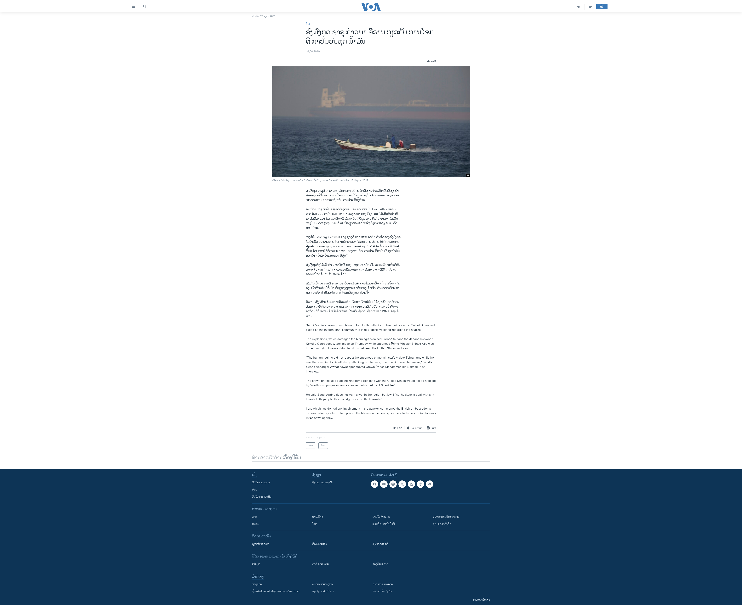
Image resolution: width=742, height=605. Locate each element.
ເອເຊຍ (255, 524)
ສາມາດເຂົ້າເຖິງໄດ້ (382, 591)
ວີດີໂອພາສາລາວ (261, 482)
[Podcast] (420, 484)
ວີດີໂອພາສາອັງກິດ (261, 497)
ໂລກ (308, 23)
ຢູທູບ (254, 490)
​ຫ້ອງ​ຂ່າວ (257, 584)
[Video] (590, 7)
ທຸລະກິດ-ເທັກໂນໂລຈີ (384, 524)
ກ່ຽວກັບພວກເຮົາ (260, 544)
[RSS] (411, 484)
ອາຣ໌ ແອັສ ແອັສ (320, 564)
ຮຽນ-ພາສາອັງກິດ (442, 524)
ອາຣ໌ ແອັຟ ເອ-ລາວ (383, 584)
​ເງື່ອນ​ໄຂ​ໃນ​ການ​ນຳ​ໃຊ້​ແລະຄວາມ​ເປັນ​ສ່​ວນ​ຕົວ (276, 591)
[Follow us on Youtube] (383, 484)
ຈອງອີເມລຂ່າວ (380, 564)
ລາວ (254, 517)
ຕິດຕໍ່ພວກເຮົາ (319, 544)
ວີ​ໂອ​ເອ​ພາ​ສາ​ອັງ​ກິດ (322, 584)
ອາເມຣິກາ (317, 517)
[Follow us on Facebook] (374, 484)
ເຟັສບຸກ (256, 564)
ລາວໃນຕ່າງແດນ (381, 517)
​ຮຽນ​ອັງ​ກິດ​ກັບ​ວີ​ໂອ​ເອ (323, 591)
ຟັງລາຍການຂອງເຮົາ (322, 482)
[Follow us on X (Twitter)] (402, 484)
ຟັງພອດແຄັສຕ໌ (380, 544)
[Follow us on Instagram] (393, 484)
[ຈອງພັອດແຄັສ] (429, 484)
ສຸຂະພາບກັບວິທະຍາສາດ (446, 517)
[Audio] (579, 7)
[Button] (431, 61)
